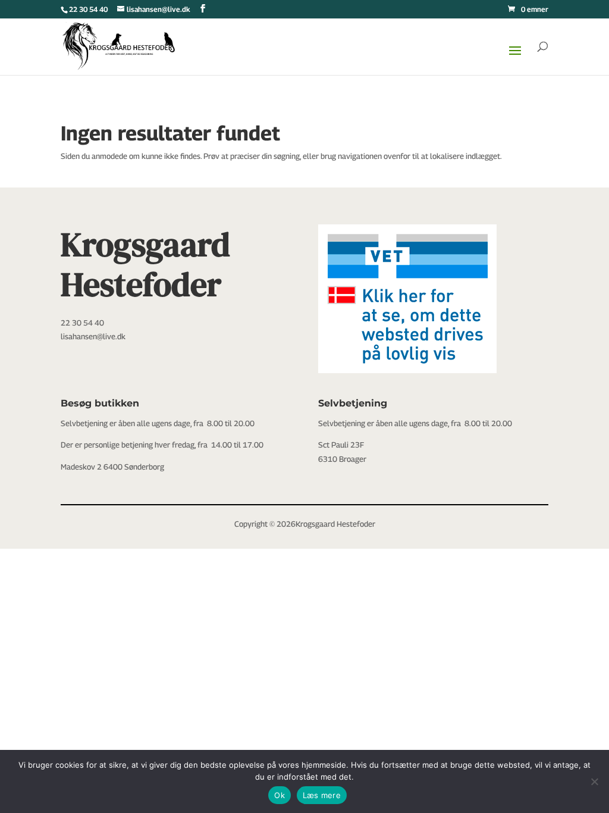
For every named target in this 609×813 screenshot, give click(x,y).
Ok (279, 795)
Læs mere (322, 795)
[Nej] (594, 781)
